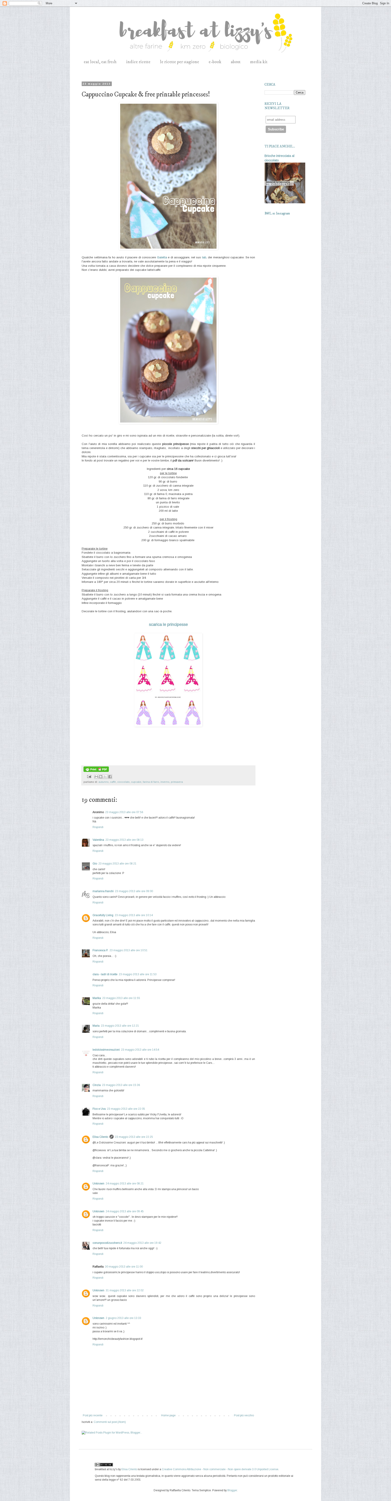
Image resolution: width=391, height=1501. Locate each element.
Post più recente (93, 1415)
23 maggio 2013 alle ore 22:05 (126, 1108)
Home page (168, 1415)
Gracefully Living (103, 915)
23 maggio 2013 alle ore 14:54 (140, 1049)
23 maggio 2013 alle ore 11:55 (121, 998)
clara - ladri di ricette (105, 974)
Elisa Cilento (100, 1136)
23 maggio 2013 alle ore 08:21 (117, 863)
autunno (103, 782)
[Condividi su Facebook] (110, 776)
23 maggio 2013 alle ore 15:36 (121, 1085)
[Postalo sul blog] (100, 776)
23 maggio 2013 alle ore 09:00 (134, 891)
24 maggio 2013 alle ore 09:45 (125, 1211)
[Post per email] (89, 776)
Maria (96, 1025)
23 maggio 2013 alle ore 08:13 (124, 839)
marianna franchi (103, 891)
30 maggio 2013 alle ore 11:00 (124, 1266)
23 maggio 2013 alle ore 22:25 (134, 1136)
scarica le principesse (168, 624)
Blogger (232, 1490)
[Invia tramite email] (96, 776)
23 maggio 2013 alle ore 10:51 (129, 950)
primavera (177, 782)
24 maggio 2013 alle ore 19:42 (142, 1242)
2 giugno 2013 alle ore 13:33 (123, 1318)
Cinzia (97, 1085)
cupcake (136, 782)
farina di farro (151, 782)
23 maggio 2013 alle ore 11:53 (138, 974)
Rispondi (98, 827)
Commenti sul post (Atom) (110, 1422)
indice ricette (138, 62)
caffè (113, 782)
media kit (258, 62)
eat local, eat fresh (100, 62)
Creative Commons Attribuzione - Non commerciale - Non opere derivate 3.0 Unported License (220, 1469)
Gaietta (162, 257)
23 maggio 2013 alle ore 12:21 (120, 1025)
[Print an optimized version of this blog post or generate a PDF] (96, 771)
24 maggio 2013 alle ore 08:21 (125, 1183)
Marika (97, 998)
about (236, 62)
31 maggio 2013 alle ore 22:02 (125, 1290)
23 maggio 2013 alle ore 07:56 (124, 812)
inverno (164, 782)
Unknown (98, 1183)
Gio (95, 863)
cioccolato (123, 782)
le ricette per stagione (179, 62)
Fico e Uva (99, 1108)
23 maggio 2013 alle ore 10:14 (134, 915)
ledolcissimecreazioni (106, 1049)
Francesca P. (100, 950)
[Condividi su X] (105, 776)
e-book (215, 62)
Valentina (98, 839)
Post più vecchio (244, 1415)
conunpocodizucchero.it (107, 1242)
